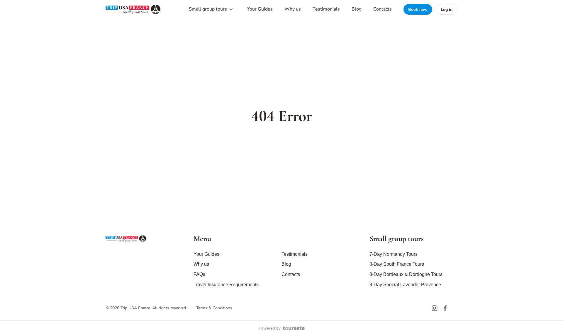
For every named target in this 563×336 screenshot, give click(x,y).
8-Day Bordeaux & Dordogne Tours (405, 274)
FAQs (199, 274)
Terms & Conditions (214, 308)
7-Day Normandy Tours (393, 254)
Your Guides (260, 9)
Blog (357, 9)
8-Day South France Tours (396, 264)
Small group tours (208, 9)
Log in (446, 9)
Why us (292, 9)
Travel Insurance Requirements (226, 284)
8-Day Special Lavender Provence (405, 284)
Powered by (270, 328)
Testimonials (326, 9)
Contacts (382, 9)
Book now (418, 9)
